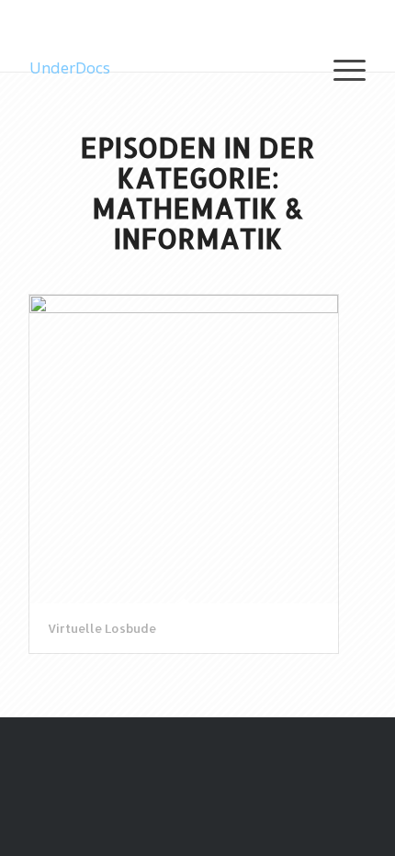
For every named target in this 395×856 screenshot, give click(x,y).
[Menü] (340, 68)
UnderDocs (69, 67)
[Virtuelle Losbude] (183, 449)
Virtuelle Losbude (102, 628)
